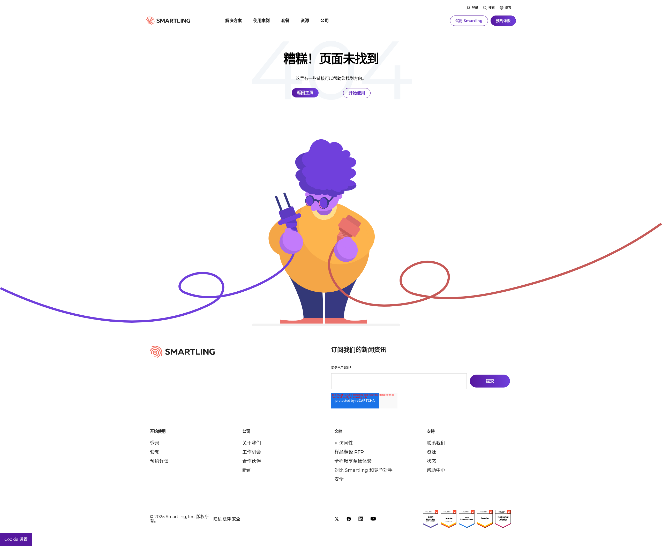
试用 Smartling (469, 20)
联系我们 (436, 443)
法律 (227, 519)
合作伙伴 (251, 461)
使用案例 (261, 20)
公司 (324, 20)
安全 (339, 479)
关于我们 (251, 443)
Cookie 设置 (16, 539)
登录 (475, 8)
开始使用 (357, 92)
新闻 (247, 470)
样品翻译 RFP (349, 452)
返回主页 (305, 92)
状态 (431, 461)
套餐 (285, 20)
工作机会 (251, 452)
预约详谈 (503, 20)
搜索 (491, 8)
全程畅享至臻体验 (353, 461)
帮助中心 (436, 470)
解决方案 (233, 20)
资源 (305, 20)
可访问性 (343, 443)
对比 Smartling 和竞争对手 (363, 470)
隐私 (217, 519)
